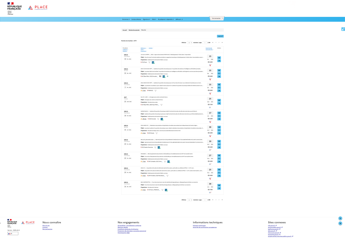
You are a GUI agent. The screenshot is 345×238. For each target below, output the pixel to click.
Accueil (125, 30)
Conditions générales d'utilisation (128, 229)
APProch (178, 19)
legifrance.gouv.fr (273, 229)
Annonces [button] (125, 19)
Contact (45, 227)
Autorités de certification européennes (205, 227)
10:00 (210, 76)
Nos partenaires (47, 229)
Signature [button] (146, 19)
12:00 (210, 62)
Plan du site (46, 225)
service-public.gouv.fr (274, 227)
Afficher (184, 42)
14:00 (210, 175)
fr (11, 233)
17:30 (210, 104)
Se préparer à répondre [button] (165, 19)
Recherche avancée (134, 30)
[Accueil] (27, 8)
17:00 (210, 189)
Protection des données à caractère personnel (132, 231)
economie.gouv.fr (273, 234)
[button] (216, 18)
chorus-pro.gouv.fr (274, 233)
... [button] (157, 76)
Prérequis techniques (199, 225)
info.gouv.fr (271, 225)
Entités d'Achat (136, 19)
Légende (220, 36)
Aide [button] (153, 19)
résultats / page (197, 42)
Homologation (124, 233)
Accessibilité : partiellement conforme (129, 225)
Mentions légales (123, 227)
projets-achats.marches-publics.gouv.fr (280, 236)
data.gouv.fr (272, 231)
